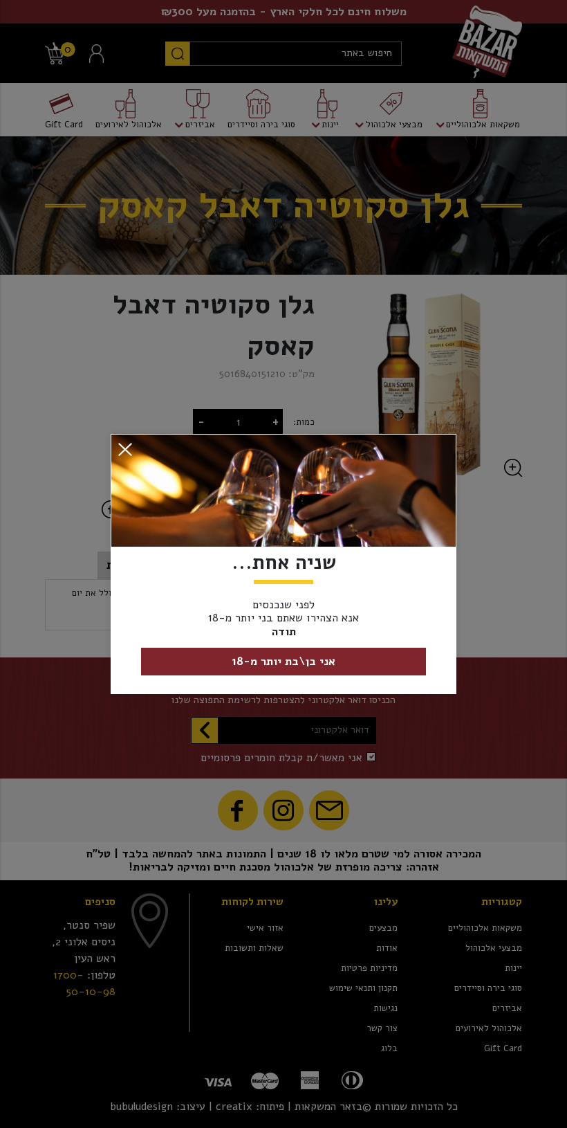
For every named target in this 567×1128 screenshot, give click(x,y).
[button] (125, 449)
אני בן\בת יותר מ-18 (283, 661)
